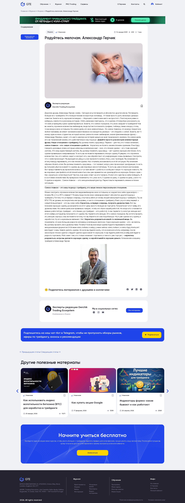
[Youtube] (103, 312)
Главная (24, 11)
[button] (144, 4)
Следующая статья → (50, 352)
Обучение (44, 4)
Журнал (58, 4)
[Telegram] (94, 312)
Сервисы (84, 4)
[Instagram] (98, 312)
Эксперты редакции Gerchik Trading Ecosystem (69, 309)
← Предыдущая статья (30, 352)
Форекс (40, 11)
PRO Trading (71, 4)
